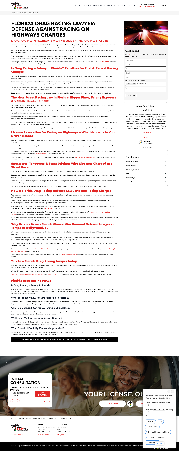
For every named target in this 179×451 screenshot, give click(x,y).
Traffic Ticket (87, 5)
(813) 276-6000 (147, 6)
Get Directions (18, 434)
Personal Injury (113, 5)
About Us (77, 5)
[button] (144, 137)
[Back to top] (174, 4)
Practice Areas (22, 13)
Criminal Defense (99, 5)
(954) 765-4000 (63, 435)
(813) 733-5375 (43, 435)
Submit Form (131, 95)
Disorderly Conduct (132, 170)
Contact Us (131, 5)
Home (13, 13)
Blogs (13, 418)
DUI (127, 174)
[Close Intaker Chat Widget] (172, 391)
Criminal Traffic (131, 166)
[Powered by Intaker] (163, 447)
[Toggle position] (168, 391)
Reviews (123, 5)
